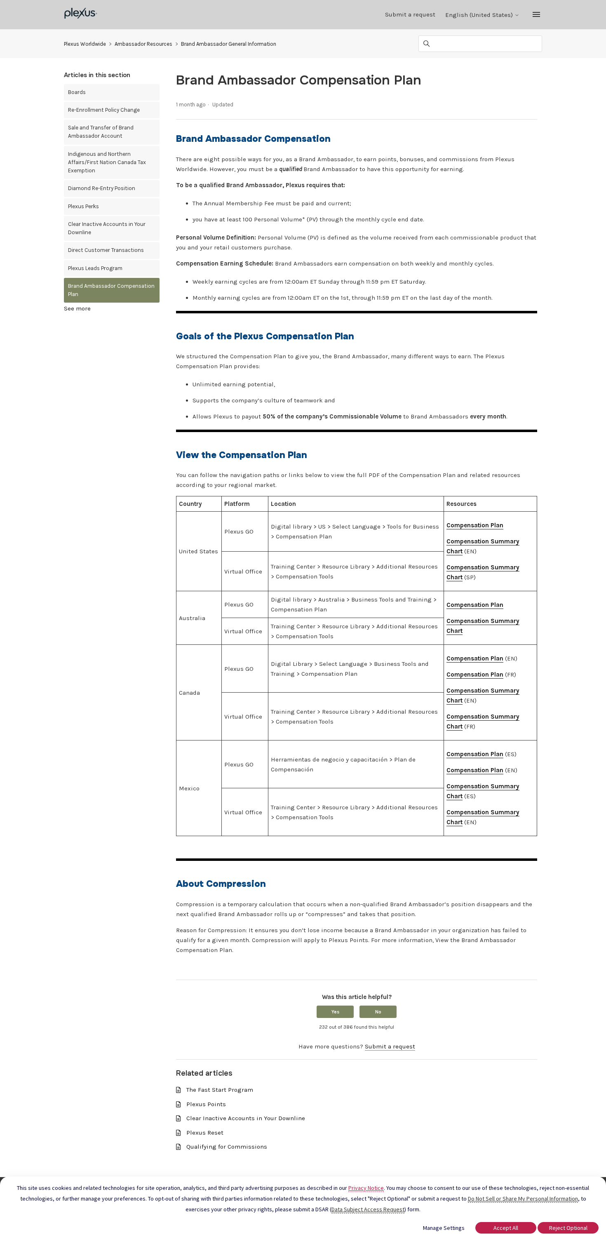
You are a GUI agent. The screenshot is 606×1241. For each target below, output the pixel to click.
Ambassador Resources (143, 44)
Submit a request (410, 14)
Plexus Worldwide (85, 44)
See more (77, 308)
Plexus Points (206, 1104)
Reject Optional (568, 1228)
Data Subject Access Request (367, 1209)
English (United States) (479, 15)
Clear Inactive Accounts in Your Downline (107, 228)
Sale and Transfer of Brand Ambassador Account (101, 132)
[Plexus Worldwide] (81, 14)
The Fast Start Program (219, 1089)
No (378, 1012)
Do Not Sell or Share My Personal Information (523, 1198)
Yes (335, 1012)
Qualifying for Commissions (226, 1146)
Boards (77, 92)
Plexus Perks (83, 206)
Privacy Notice (366, 1188)
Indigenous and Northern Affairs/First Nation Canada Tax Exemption (107, 162)
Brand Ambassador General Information (228, 44)
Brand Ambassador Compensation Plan (111, 290)
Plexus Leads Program (95, 268)
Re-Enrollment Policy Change (104, 110)
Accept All (505, 1228)
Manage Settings (444, 1228)
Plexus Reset (204, 1132)
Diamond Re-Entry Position (101, 188)
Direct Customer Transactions (106, 250)
